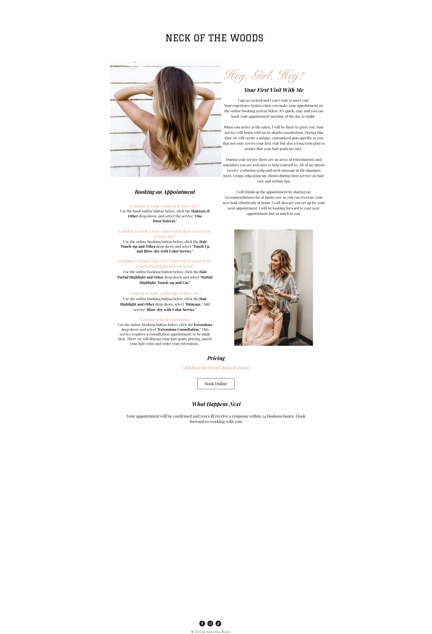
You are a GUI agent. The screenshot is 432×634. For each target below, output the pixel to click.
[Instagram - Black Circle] (210, 623)
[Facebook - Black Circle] (202, 623)
